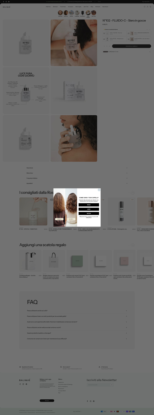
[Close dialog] (99, 190)
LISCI (88, 209)
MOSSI (89, 213)
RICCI (88, 204)
